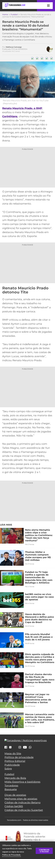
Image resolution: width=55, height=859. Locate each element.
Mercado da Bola (15, 778)
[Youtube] (25, 747)
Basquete (11, 789)
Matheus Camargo (14, 47)
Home (5, 14)
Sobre (8, 768)
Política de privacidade (19, 757)
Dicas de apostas (15, 795)
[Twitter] (10, 747)
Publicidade (12, 764)
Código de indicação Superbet (24, 810)
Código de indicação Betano (22, 802)
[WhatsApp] (30, 747)
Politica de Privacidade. (11, 855)
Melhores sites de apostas (21, 798)
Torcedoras (11, 785)
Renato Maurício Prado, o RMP (22, 108)
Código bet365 (14, 806)
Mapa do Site (13, 753)
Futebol (14, 14)
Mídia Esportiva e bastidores (22, 781)
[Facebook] (6, 747)
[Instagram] (19, 747)
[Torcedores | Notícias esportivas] (15, 5)
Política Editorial (15, 761)
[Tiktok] (15, 747)
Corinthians (9, 116)
